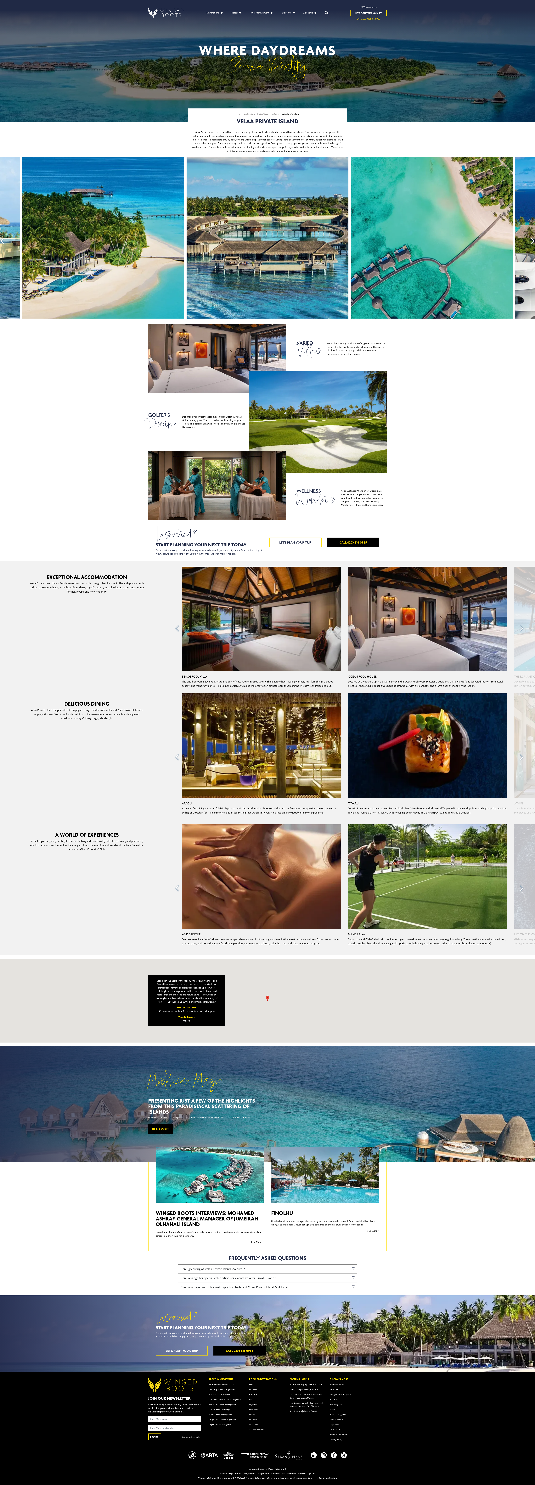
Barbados (253, 1394)
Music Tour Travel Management (223, 1404)
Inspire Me (286, 12)
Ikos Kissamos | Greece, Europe (303, 1411)
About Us (308, 12)
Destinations (212, 12)
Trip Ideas (334, 1399)
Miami (252, 1414)
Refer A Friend (336, 1419)
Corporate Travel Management (222, 1419)
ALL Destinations (256, 1429)
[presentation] (2, 241)
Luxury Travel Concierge (219, 1409)
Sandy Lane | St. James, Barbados (304, 1389)
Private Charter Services (219, 1394)
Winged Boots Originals (340, 1394)
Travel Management (259, 12)
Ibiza (251, 1399)
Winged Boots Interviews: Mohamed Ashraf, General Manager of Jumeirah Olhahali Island (207, 1218)
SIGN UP (154, 1436)
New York (253, 1409)
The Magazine (336, 1404)
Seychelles (254, 1424)
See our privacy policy (191, 1437)
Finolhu (282, 1213)
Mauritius (253, 1419)
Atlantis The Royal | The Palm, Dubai (306, 1384)
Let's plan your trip (295, 542)
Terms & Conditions (339, 1434)
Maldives (275, 113)
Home (238, 113)
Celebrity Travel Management (222, 1389)
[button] (221, 13)
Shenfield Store (337, 1384)
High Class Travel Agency (220, 1424)
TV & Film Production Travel (221, 1384)
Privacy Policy (336, 1439)
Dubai (251, 1384)
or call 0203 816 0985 (368, 18)
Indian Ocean (263, 113)
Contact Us (335, 1429)
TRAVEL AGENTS (368, 6)
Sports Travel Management (221, 1414)
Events (333, 1409)
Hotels (234, 12)
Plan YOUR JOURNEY (368, 13)
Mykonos (253, 1404)
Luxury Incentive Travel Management (225, 1399)
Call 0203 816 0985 (353, 542)
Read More (160, 1129)
